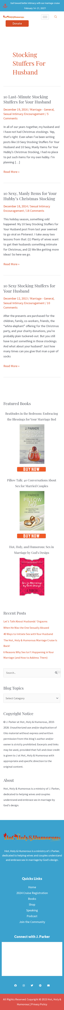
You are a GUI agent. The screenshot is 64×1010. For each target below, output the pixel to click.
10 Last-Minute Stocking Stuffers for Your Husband (27, 99)
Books (32, 899)
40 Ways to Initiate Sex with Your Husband (28, 634)
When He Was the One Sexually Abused (26, 627)
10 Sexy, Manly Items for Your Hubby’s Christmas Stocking (30, 196)
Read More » (11, 171)
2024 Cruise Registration (32, 893)
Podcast (32, 916)
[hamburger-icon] (45, 16)
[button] (55, 16)
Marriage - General (42, 109)
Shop (32, 904)
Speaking (32, 910)
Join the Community (32, 922)
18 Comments (35, 211)
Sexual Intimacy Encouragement (24, 114)
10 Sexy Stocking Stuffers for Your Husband (29, 288)
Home (32, 887)
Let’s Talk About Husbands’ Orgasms (25, 621)
